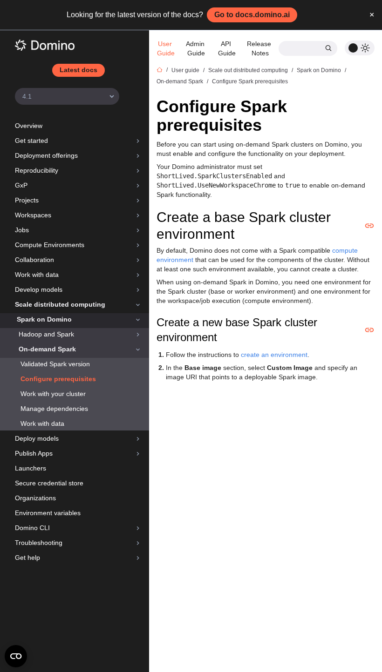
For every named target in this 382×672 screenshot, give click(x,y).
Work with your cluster (53, 393)
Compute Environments (49, 245)
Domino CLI (32, 527)
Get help (27, 557)
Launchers (30, 468)
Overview (28, 125)
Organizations (35, 498)
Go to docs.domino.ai (252, 15)
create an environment (274, 354)
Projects (27, 200)
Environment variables (48, 513)
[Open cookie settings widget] (16, 656)
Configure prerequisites (58, 379)
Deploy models (37, 438)
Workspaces (33, 215)
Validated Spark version (55, 364)
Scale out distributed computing (248, 70)
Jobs (22, 230)
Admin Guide (196, 48)
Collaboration (34, 259)
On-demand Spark (47, 349)
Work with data (37, 274)
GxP (21, 185)
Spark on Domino (44, 319)
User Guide (166, 48)
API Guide (227, 48)
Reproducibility (36, 170)
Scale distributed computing (60, 304)
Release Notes (260, 48)
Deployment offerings (46, 155)
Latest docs (78, 70)
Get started (31, 140)
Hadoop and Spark (46, 334)
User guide (185, 70)
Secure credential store (49, 483)
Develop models (38, 289)
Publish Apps (34, 453)
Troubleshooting (38, 542)
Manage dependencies (54, 408)
